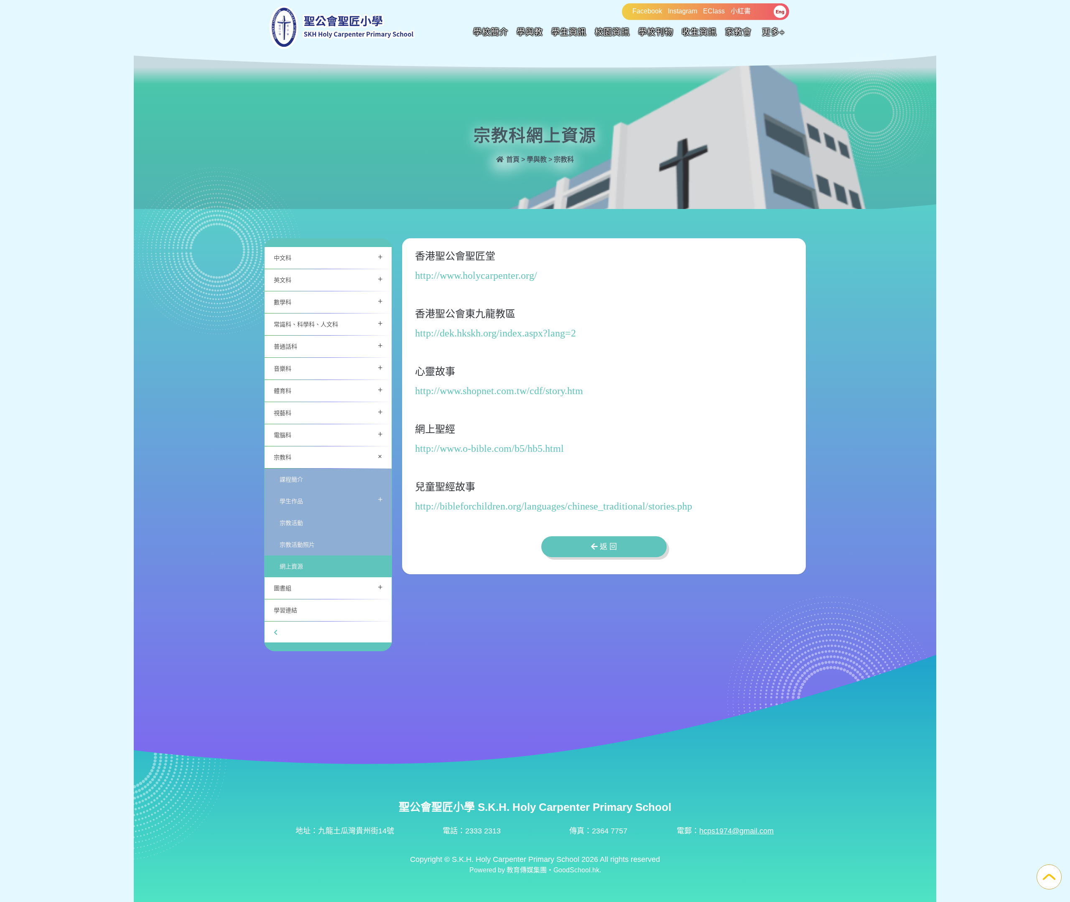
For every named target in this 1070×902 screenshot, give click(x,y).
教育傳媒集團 (527, 870)
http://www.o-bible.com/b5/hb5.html (489, 448)
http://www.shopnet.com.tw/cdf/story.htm (499, 390)
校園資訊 (612, 32)
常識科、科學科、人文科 (328, 323)
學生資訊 (568, 32)
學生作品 (331, 499)
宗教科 (330, 456)
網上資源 (291, 566)
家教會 (738, 32)
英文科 (328, 279)
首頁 (512, 159)
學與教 (530, 32)
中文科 (328, 256)
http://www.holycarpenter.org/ (476, 275)
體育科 (328, 389)
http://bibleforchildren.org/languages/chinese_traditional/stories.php (553, 506)
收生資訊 (699, 32)
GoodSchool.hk (576, 870)
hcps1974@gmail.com (736, 831)
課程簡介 (291, 479)
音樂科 (328, 367)
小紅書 (741, 11)
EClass (714, 11)
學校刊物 (655, 32)
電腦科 (328, 434)
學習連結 (285, 610)
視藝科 (328, 412)
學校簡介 (490, 32)
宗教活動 (291, 523)
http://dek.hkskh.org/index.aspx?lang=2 (495, 333)
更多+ (773, 32)
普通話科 (328, 345)
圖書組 (328, 587)
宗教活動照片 (297, 544)
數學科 (328, 301)
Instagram (682, 11)
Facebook (647, 11)
